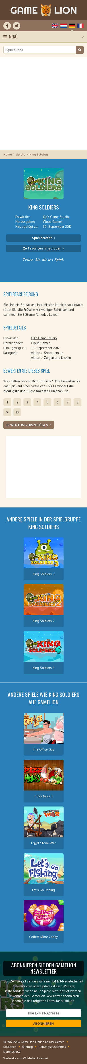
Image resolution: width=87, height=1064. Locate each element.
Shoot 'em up (53, 353)
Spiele (20, 154)
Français (80, 26)
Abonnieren (43, 1023)
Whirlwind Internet (35, 1058)
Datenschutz (11, 1051)
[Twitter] (16, 26)
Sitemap (27, 1046)
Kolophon (10, 1046)
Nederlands (63, 26)
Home (7, 154)
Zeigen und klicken (57, 357)
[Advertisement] (43, 103)
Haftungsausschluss (52, 1046)
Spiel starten (42, 238)
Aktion (35, 353)
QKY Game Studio (56, 217)
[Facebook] (7, 26)
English (55, 26)
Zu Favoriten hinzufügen (42, 248)
